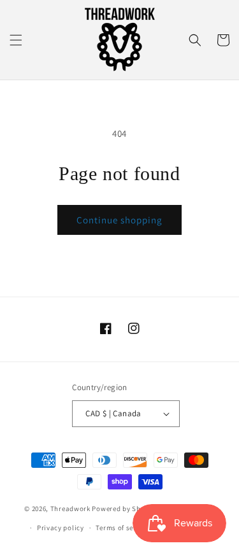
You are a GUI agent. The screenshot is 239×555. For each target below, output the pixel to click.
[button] (16, 40)
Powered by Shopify (124, 507)
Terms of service (122, 527)
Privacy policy (60, 527)
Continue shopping (119, 220)
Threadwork (70, 507)
